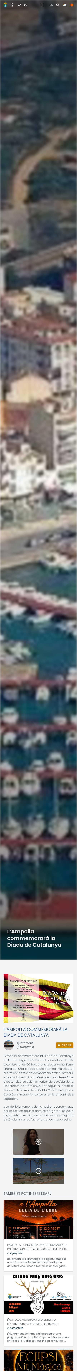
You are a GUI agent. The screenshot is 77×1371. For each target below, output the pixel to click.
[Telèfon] (19, 5)
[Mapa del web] (51, 5)
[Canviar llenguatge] (72, 5)
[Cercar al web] (57, 5)
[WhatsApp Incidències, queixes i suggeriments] (12, 5)
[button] (42, 5)
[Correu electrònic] (25, 5)
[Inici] (5, 4)
